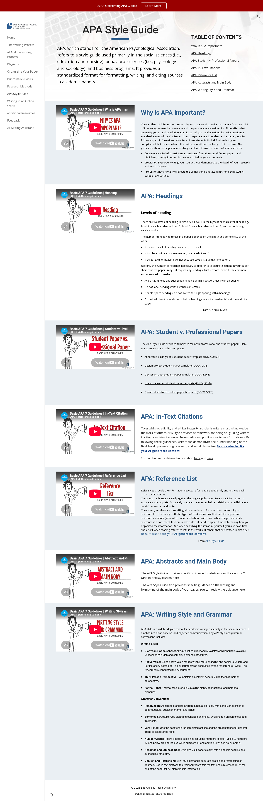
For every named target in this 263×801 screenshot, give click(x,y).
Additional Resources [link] (21, 113)
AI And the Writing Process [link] (19, 54)
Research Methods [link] (19, 86)
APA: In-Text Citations (205, 68)
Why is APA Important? (206, 46)
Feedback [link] (13, 120)
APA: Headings (201, 53)
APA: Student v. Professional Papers (215, 61)
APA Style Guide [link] (17, 94)
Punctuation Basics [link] (20, 79)
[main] (120, 31)
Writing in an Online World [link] (20, 103)
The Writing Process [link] (21, 45)
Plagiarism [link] (14, 64)
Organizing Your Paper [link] (22, 71)
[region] (131, 5)
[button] (258, 16)
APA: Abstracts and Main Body (211, 82)
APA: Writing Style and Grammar (212, 90)
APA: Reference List (204, 75)
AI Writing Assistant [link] (20, 128)
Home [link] (11, 37)
